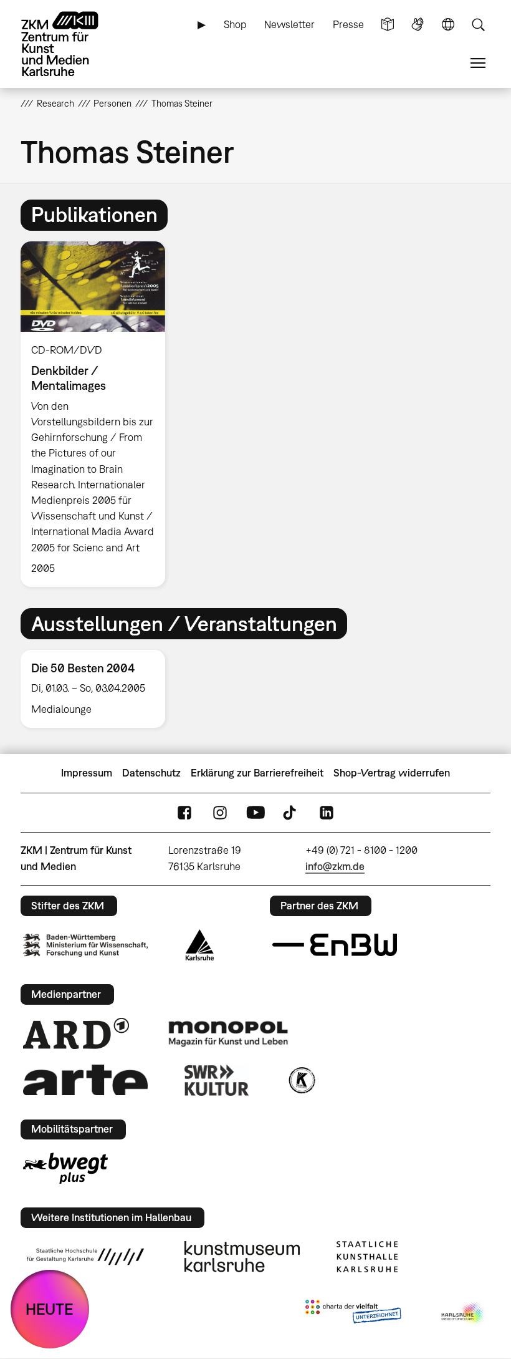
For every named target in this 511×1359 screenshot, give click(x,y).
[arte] (85, 1080)
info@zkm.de (335, 866)
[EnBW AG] (334, 945)
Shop (235, 24)
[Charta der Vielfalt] (353, 1314)
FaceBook (184, 812)
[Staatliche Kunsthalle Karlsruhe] (367, 1256)
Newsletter (289, 24)
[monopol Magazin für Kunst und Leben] (228, 1032)
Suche (478, 25)
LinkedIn (326, 812)
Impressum (86, 773)
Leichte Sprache (387, 25)
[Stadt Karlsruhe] (199, 944)
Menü (478, 63)
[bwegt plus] (65, 1168)
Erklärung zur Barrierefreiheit (257, 773)
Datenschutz (151, 773)
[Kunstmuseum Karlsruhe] (242, 1256)
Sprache (448, 25)
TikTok (291, 812)
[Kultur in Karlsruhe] (301, 1080)
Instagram (220, 812)
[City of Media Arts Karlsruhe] (464, 1314)
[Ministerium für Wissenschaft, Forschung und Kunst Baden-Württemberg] (85, 945)
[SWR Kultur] (216, 1080)
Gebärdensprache (417, 25)
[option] (98, 414)
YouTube (255, 812)
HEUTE (50, 1309)
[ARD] (76, 1033)
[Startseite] (70, 44)
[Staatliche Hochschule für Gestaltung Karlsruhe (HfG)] (85, 1257)
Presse (348, 24)
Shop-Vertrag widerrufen (391, 773)
